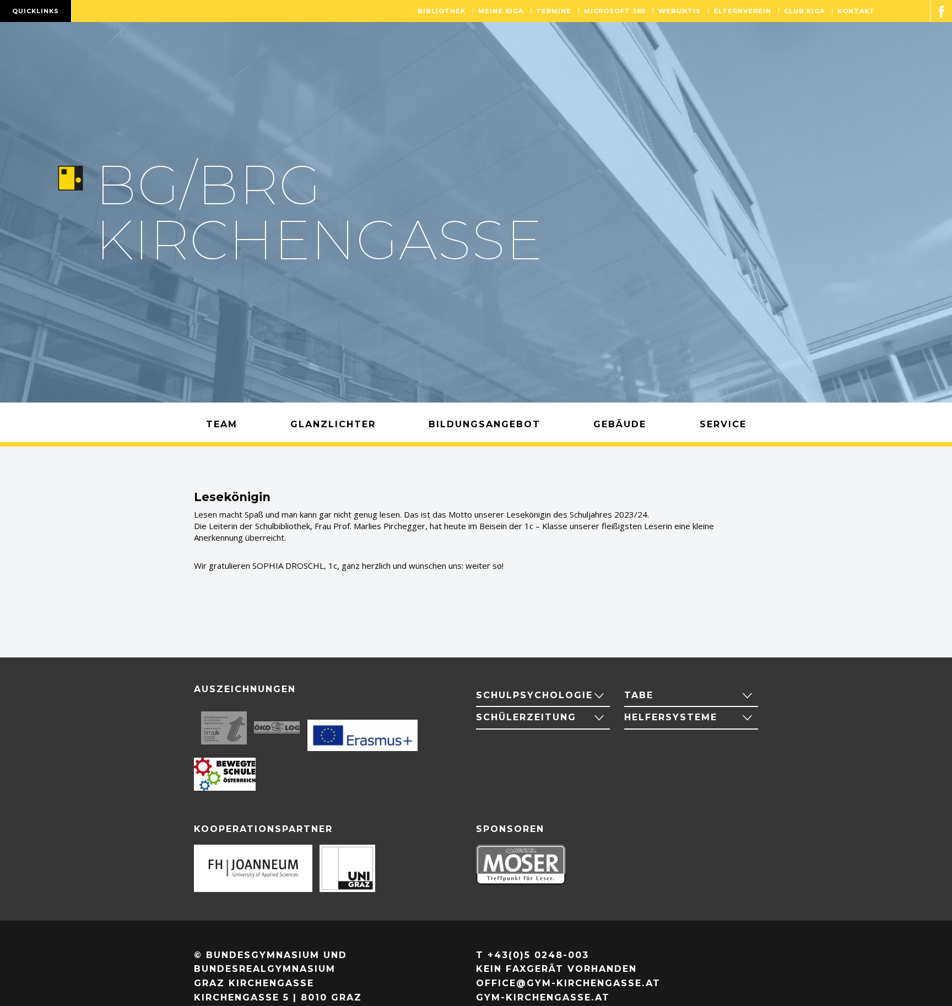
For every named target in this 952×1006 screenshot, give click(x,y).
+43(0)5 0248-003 (538, 955)
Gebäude (619, 424)
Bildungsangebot (484, 424)
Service (723, 424)
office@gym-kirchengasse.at (568, 983)
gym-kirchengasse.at (543, 997)
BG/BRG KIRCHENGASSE (319, 212)
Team (221, 424)
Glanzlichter (333, 424)
